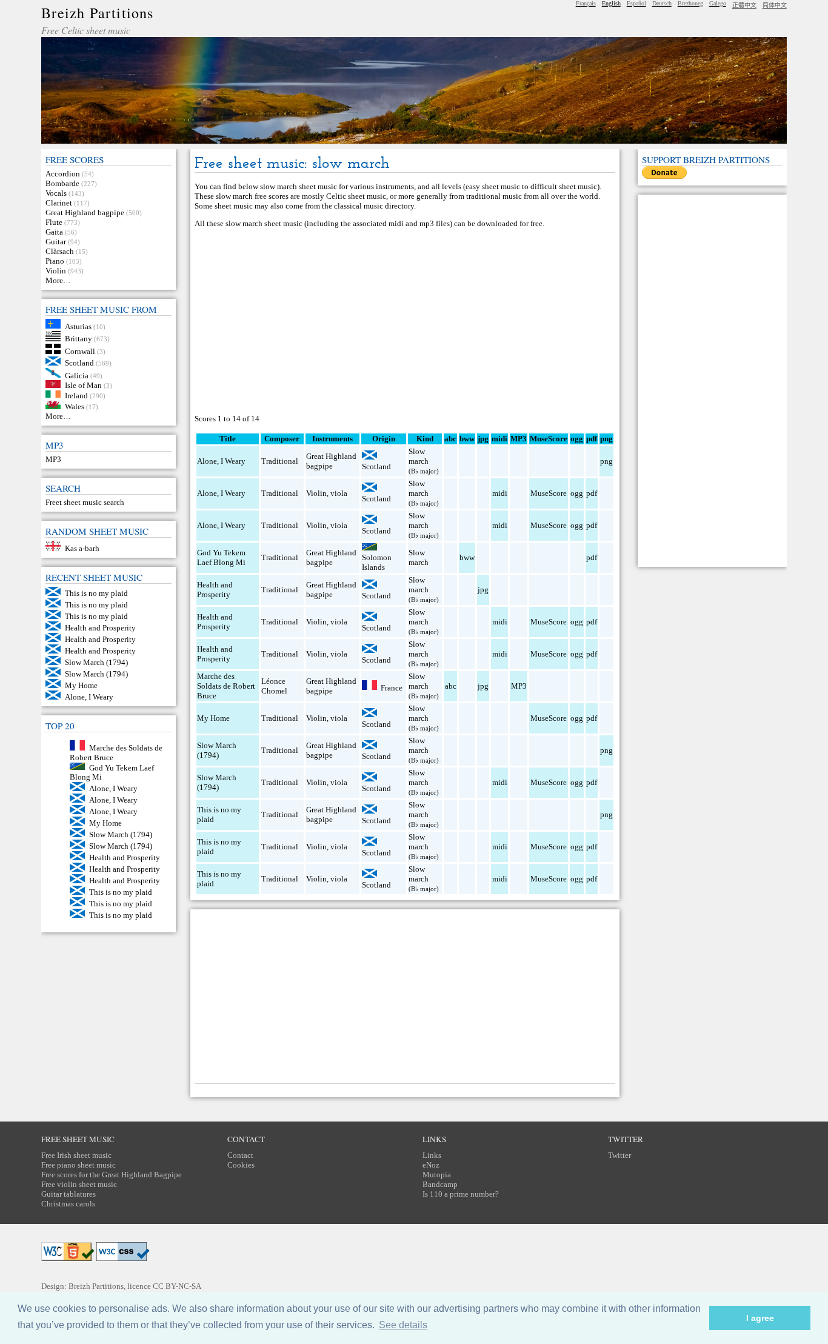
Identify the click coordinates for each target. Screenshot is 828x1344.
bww (467, 557)
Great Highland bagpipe (84, 212)
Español (636, 3)
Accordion (62, 173)
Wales (74, 406)
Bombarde (62, 183)
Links (431, 1155)
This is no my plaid (96, 593)
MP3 (53, 459)
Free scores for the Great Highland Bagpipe (111, 1174)
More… (58, 280)
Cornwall (80, 351)
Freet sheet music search (84, 502)
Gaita (54, 231)
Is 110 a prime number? (460, 1194)
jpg (483, 589)
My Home (81, 685)
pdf (591, 493)
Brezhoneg (690, 3)
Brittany (78, 338)
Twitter (619, 1155)
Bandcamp (440, 1184)
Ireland (76, 395)
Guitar (55, 241)
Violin (55, 270)
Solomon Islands (377, 562)
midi (499, 493)
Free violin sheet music (79, 1184)
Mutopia (436, 1174)
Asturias (78, 325)
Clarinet (58, 202)
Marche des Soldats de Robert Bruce (226, 686)
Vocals (56, 193)
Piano (54, 261)
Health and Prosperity (100, 627)
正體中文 (744, 5)
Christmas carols (68, 1203)
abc (450, 685)
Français (586, 3)
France (391, 687)
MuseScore (548, 493)
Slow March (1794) (96, 662)
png (606, 461)
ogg (576, 438)
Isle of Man (83, 385)
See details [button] (403, 1325)
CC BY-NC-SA (177, 1286)
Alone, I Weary (89, 696)
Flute (53, 222)
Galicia (76, 374)
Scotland (79, 362)
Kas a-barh (82, 548)
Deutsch (662, 3)
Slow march (419, 456)
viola (338, 493)
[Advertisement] (405, 321)
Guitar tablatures (68, 1194)
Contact (240, 1155)
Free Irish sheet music (76, 1155)
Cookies (241, 1164)
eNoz (430, 1164)
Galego (717, 3)
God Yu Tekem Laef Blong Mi (221, 557)
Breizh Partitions (97, 12)
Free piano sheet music (78, 1164)
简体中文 (775, 5)
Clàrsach (59, 251)
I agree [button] (760, 1318)
